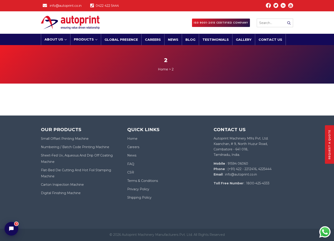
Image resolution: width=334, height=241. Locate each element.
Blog (190, 40)
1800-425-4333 (257, 183)
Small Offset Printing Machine (65, 139)
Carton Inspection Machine (62, 185)
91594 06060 (238, 163)
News (173, 40)
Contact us (270, 40)
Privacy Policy (138, 189)
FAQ (130, 164)
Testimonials (215, 40)
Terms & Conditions (142, 181)
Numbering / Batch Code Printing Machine (75, 147)
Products (84, 39)
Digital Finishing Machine (61, 193)
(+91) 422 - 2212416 (242, 169)
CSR (130, 172)
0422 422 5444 (107, 6)
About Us (54, 39)
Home (132, 139)
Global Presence (121, 40)
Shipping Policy (139, 197)
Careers (153, 40)
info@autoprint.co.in (66, 6)
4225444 (265, 169)
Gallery (244, 40)
